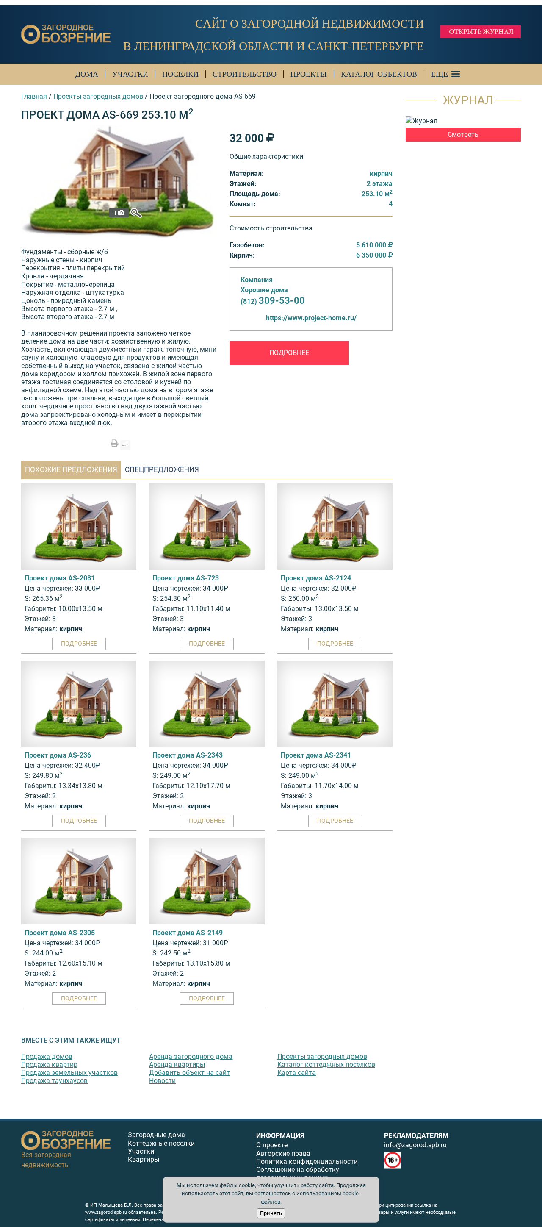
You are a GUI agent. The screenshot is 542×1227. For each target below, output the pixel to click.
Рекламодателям (416, 1136)
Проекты (308, 74)
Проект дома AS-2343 (187, 755)
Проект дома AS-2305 (60, 933)
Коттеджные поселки (161, 1143)
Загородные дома (156, 1135)
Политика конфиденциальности (307, 1162)
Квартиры (143, 1159)
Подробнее (289, 353)
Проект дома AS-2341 (316, 755)
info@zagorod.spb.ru (415, 1145)
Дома (86, 74)
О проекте (272, 1145)
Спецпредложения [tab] (162, 469)
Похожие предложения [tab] (71, 469)
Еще (439, 74)
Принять (271, 1213)
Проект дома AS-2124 (316, 578)
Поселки (180, 74)
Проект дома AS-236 (58, 755)
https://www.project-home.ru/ (311, 318)
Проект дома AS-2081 (60, 578)
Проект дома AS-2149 (187, 933)
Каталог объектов (379, 74)
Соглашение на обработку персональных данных (297, 1174)
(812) (273, 301)
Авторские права (283, 1153)
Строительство (245, 74)
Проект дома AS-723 (185, 578)
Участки (130, 74)
